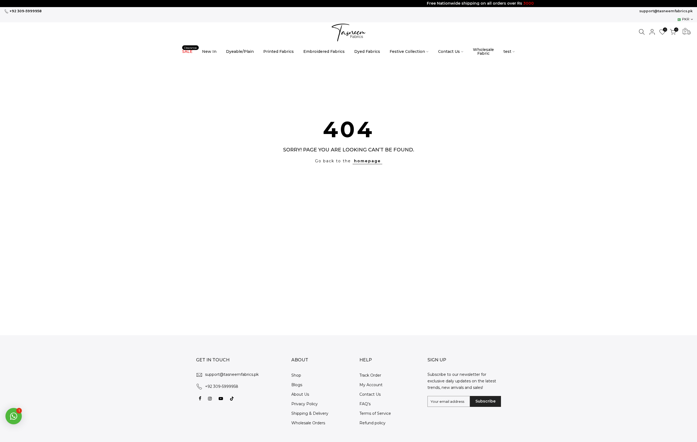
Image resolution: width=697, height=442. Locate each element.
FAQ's (365, 403)
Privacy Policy (304, 403)
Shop (296, 375)
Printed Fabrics (278, 51)
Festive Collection (407, 51)
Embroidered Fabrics (324, 51)
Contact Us (449, 51)
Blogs (296, 384)
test (507, 51)
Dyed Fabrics (367, 51)
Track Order (370, 375)
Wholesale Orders (308, 422)
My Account (371, 384)
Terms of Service (375, 413)
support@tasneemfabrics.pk (666, 11)
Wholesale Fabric (483, 51)
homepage (367, 160)
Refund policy (372, 422)
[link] (349, 32)
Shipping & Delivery (309, 413)
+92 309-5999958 (25, 11)
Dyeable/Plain (240, 51)
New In (209, 51)
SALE (189, 50)
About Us (300, 394)
